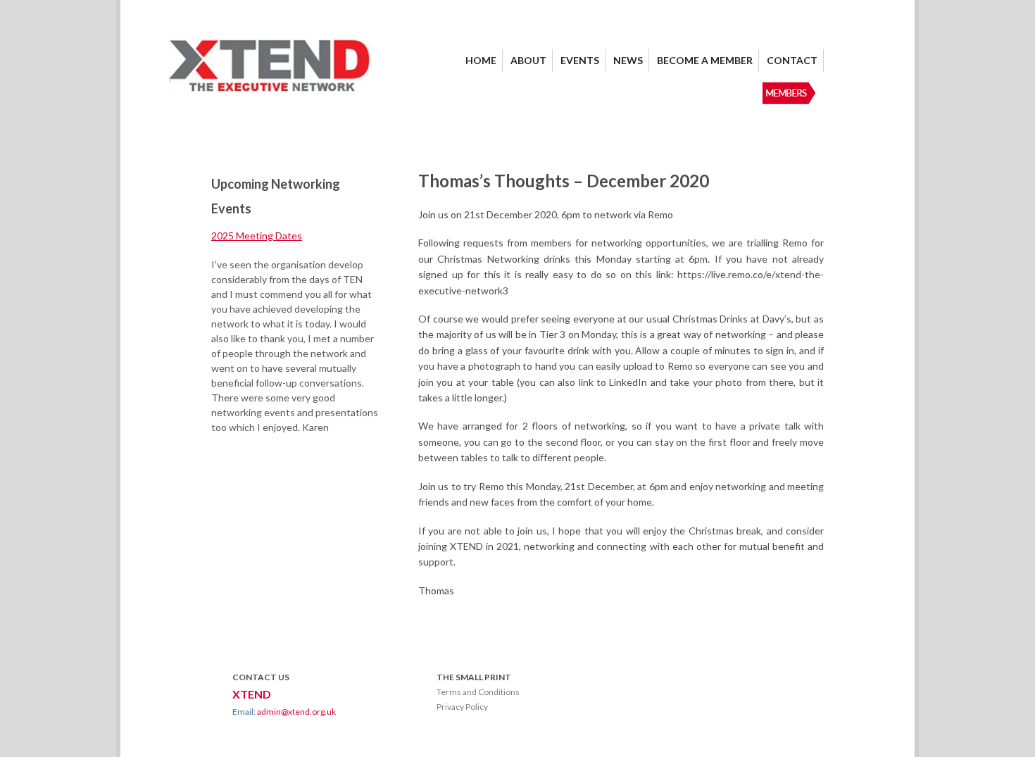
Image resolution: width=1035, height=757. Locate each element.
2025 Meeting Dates (256, 236)
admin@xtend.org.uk (296, 711)
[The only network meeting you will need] (271, 89)
